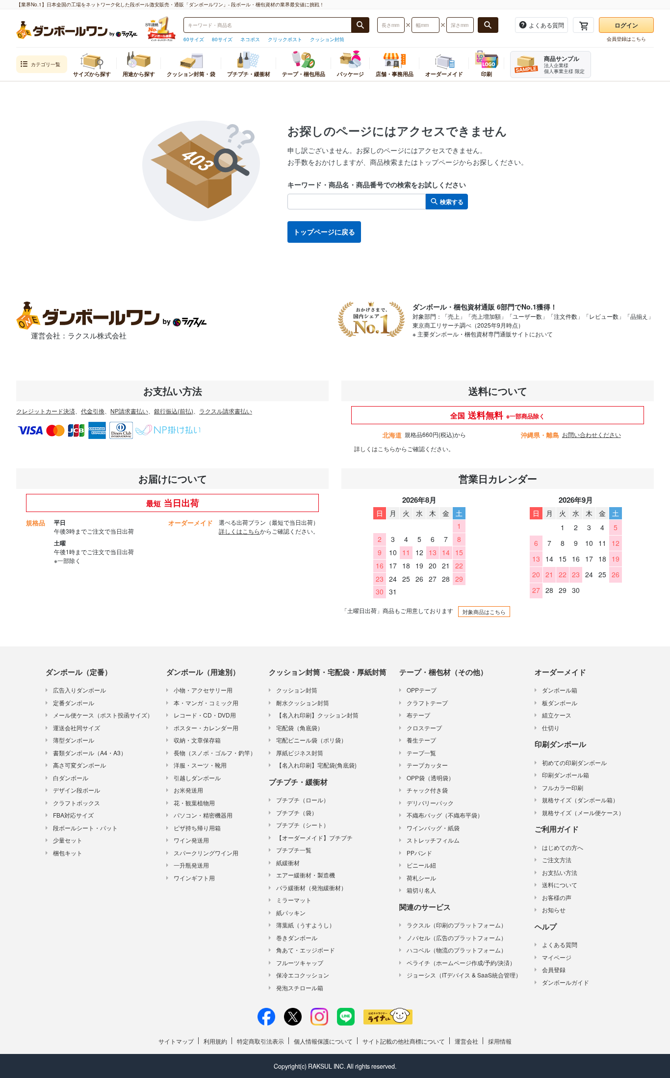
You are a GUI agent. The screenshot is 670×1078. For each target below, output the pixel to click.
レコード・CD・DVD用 (205, 715)
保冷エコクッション (302, 975)
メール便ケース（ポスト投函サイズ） (103, 715)
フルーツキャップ (299, 962)
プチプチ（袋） (296, 812)
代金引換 (92, 411)
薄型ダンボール (73, 740)
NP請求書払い (129, 411)
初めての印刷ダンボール (574, 762)
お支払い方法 (559, 872)
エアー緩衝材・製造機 (305, 875)
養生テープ (421, 740)
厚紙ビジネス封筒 (299, 752)
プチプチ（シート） (302, 825)
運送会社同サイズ (76, 727)
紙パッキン (291, 912)
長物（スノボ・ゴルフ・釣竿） (215, 752)
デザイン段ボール (76, 790)
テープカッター (427, 765)
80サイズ (222, 39)
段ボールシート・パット (85, 827)
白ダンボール (70, 777)
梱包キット (67, 852)
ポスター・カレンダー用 (206, 727)
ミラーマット (293, 900)
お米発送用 (188, 790)
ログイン (626, 25)
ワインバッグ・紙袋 (433, 827)
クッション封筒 (327, 39)
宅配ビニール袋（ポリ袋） (311, 740)
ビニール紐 (421, 865)
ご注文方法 (556, 859)
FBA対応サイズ (73, 815)
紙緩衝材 (288, 862)
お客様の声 (556, 897)
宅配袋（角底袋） (299, 727)
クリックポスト (285, 39)
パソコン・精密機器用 (203, 815)
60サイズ (193, 39)
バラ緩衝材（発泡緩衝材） (311, 887)
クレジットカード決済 (45, 411)
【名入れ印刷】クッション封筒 (317, 715)
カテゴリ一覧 (45, 64)
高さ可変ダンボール (79, 765)
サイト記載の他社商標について (403, 1041)
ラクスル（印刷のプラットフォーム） (457, 925)
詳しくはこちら (374, 448)
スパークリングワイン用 (206, 852)
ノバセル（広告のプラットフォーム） (457, 937)
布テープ (418, 715)
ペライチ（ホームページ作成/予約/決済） (461, 962)
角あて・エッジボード (305, 950)
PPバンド (419, 852)
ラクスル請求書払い (225, 411)
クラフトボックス (76, 802)
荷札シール (421, 877)
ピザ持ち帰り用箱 (197, 827)
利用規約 (215, 1041)
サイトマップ (176, 1041)
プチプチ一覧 (293, 850)
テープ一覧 (421, 752)
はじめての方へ (562, 847)
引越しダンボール (197, 777)
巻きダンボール (296, 937)
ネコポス (250, 39)
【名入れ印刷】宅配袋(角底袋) (316, 765)
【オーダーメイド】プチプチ (314, 837)
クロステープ (424, 727)
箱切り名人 (421, 890)
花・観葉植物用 (194, 802)
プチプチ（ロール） (302, 800)
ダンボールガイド (565, 982)
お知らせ (554, 909)
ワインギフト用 (194, 877)
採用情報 (500, 1041)
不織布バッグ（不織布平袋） (445, 815)
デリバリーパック (430, 802)
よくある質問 (559, 944)
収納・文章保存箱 (197, 740)
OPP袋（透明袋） (430, 777)
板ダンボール (559, 702)
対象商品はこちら (484, 612)
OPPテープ (422, 690)
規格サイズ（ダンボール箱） (580, 800)
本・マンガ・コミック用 (206, 702)
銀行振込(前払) (173, 411)
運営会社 (466, 1041)
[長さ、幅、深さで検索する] (488, 25)
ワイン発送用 (191, 840)
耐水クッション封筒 (302, 702)
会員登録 (554, 969)
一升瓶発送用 (191, 865)
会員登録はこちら (626, 38)
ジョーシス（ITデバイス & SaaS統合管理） (464, 975)
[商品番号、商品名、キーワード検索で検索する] (360, 25)
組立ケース (556, 715)
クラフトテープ (427, 702)
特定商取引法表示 (260, 1041)
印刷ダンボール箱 (565, 774)
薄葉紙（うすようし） (305, 925)
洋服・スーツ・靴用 (200, 765)
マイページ (556, 957)
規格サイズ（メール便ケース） (583, 812)
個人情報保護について (323, 1041)
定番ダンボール (73, 702)
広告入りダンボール (79, 690)
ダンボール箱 (559, 690)
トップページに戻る (324, 231)
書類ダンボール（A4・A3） (90, 752)
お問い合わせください (591, 434)
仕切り (551, 727)
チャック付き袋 (427, 790)
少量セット (67, 840)
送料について (559, 884)
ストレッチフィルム (433, 840)
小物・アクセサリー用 (203, 690)
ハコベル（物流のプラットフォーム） (457, 950)
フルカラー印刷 (562, 787)
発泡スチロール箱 (299, 987)
